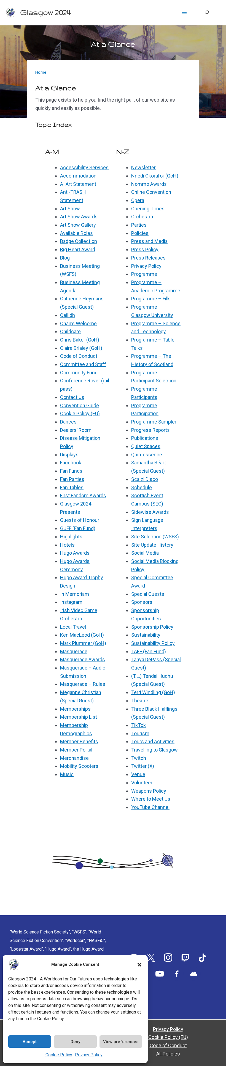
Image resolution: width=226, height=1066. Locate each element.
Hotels (67, 545)
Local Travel (73, 627)
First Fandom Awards (83, 495)
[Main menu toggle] (184, 12)
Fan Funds (71, 471)
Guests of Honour (79, 520)
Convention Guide (79, 405)
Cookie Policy (58, 1054)
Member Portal (76, 750)
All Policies (168, 1054)
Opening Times (148, 208)
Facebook (70, 462)
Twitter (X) (142, 766)
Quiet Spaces (145, 446)
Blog (65, 258)
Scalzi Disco (144, 479)
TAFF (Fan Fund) (148, 651)
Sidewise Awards (150, 512)
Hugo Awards (75, 553)
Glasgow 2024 (45, 12)
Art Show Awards (79, 216)
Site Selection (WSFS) (155, 536)
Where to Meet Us (150, 799)
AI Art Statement (78, 184)
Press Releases (148, 258)
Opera (137, 200)
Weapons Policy (148, 791)
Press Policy (144, 249)
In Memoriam (74, 594)
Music (67, 774)
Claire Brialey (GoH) (81, 348)
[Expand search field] (207, 12)
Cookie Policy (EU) (80, 413)
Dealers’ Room (76, 430)
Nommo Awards (149, 184)
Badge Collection (78, 241)
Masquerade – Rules (82, 684)
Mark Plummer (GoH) (83, 643)
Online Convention (151, 192)
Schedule (141, 487)
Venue (138, 774)
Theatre (139, 700)
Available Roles (76, 233)
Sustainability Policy (153, 643)
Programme (144, 274)
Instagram (71, 602)
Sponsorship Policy (152, 627)
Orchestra (142, 216)
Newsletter (143, 167)
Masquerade (73, 651)
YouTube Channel (150, 807)
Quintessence (146, 454)
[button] (139, 964)
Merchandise (74, 758)
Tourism (140, 733)
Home (40, 72)
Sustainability (145, 635)
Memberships (75, 709)
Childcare (70, 331)
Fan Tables (72, 487)
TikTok (138, 725)
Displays (69, 454)
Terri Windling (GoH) (153, 692)
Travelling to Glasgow (154, 750)
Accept (30, 1041)
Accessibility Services (84, 167)
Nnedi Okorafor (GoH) (154, 176)
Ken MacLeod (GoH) (82, 635)
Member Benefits (79, 741)
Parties (139, 225)
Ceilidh (67, 315)
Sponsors (141, 602)
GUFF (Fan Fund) (77, 528)
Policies (140, 233)
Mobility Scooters (79, 766)
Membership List (78, 717)
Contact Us (72, 397)
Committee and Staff (83, 364)
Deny (75, 1041)
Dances (68, 422)
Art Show (70, 208)
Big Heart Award (77, 249)
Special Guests (147, 594)
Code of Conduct (78, 356)
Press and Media (149, 241)
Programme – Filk (150, 298)
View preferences (120, 1041)
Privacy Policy (89, 1054)
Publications (144, 438)
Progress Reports (150, 430)
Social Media (145, 553)
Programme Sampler (153, 422)
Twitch (138, 758)
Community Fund (79, 372)
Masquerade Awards (82, 659)
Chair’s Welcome (78, 323)
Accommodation (78, 176)
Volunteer (141, 782)
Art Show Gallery (78, 225)
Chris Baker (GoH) (79, 340)
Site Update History (152, 545)
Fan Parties (72, 479)
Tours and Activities (152, 741)
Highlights (71, 536)
